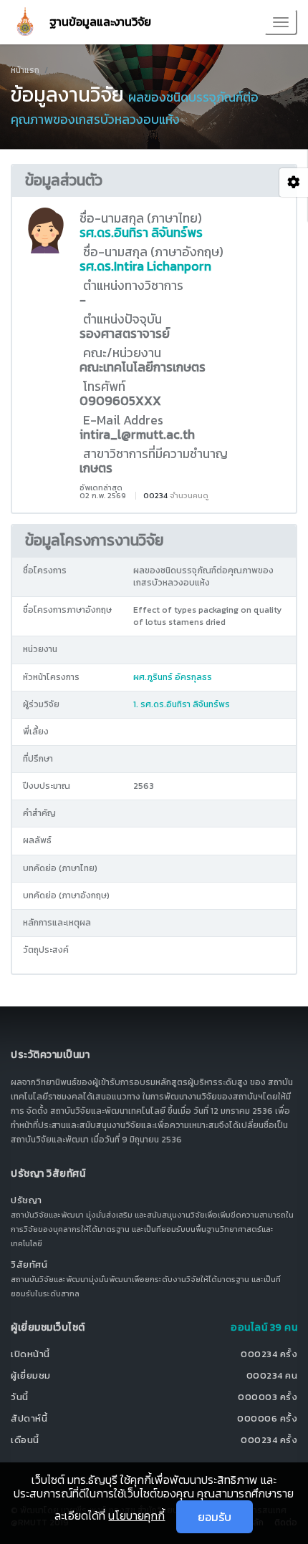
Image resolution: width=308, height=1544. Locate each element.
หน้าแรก (25, 70)
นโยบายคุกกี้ (136, 1515)
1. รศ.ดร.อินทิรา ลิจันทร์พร (181, 704)
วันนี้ (20, 1397)
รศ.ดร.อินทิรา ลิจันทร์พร (141, 232)
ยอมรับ (214, 1516)
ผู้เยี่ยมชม (31, 1375)
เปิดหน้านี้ (30, 1354)
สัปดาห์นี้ (29, 1418)
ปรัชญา (26, 1200)
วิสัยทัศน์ (29, 1264)
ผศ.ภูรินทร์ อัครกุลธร (172, 677)
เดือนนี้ (25, 1440)
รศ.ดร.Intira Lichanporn (145, 266)
